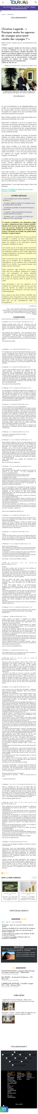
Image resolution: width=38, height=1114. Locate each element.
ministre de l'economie (25, 310)
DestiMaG (10, 1079)
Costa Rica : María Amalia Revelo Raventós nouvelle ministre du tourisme (17, 213)
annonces (19, 968)
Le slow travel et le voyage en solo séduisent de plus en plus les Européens (18, 934)
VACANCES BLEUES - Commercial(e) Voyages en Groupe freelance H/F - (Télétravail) (18, 971)
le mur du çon (14, 310)
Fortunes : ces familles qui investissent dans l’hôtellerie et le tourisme (28, 898)
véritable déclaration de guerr (22, 312)
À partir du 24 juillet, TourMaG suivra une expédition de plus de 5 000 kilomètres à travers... (26, 954)
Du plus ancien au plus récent (27, 319)
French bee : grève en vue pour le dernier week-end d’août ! (17, 925)
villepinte (34, 312)
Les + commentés (17, 922)
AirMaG (9, 1073)
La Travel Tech (12, 1082)
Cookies (19, 1079)
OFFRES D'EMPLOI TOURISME (9, 974)
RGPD (19, 1077)
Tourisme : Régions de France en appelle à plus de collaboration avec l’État (19, 204)
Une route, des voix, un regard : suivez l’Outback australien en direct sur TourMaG (19, 949)
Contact (29, 1073)
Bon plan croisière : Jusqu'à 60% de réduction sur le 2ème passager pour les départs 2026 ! (19, 1013)
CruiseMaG (10, 1077)
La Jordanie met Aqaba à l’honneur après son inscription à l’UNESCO (16, 937)
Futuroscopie (11, 1080)
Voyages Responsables (11, 1096)
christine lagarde (15, 309)
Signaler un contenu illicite (21, 1074)
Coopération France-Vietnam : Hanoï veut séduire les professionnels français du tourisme (18, 1000)
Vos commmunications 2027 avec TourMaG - (19, 7)
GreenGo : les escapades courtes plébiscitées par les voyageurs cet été (10, 898)
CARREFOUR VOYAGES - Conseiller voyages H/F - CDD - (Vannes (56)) (17, 984)
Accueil (3, 14)
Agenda (29, 1076)
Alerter (31, 321)
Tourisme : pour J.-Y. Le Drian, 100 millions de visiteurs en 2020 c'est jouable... (18, 217)
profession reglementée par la (20, 311)
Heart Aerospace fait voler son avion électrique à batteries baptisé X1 (17, 931)
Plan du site (20, 1076)
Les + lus (8, 922)
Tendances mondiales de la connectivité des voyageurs (18, 928)
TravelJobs (10, 1089)
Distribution (10, 14)
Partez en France (10, 1086)
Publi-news (19, 995)
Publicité (29, 1075)
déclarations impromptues (27, 309)
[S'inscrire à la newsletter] (4, 1109)
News (3, 922)
